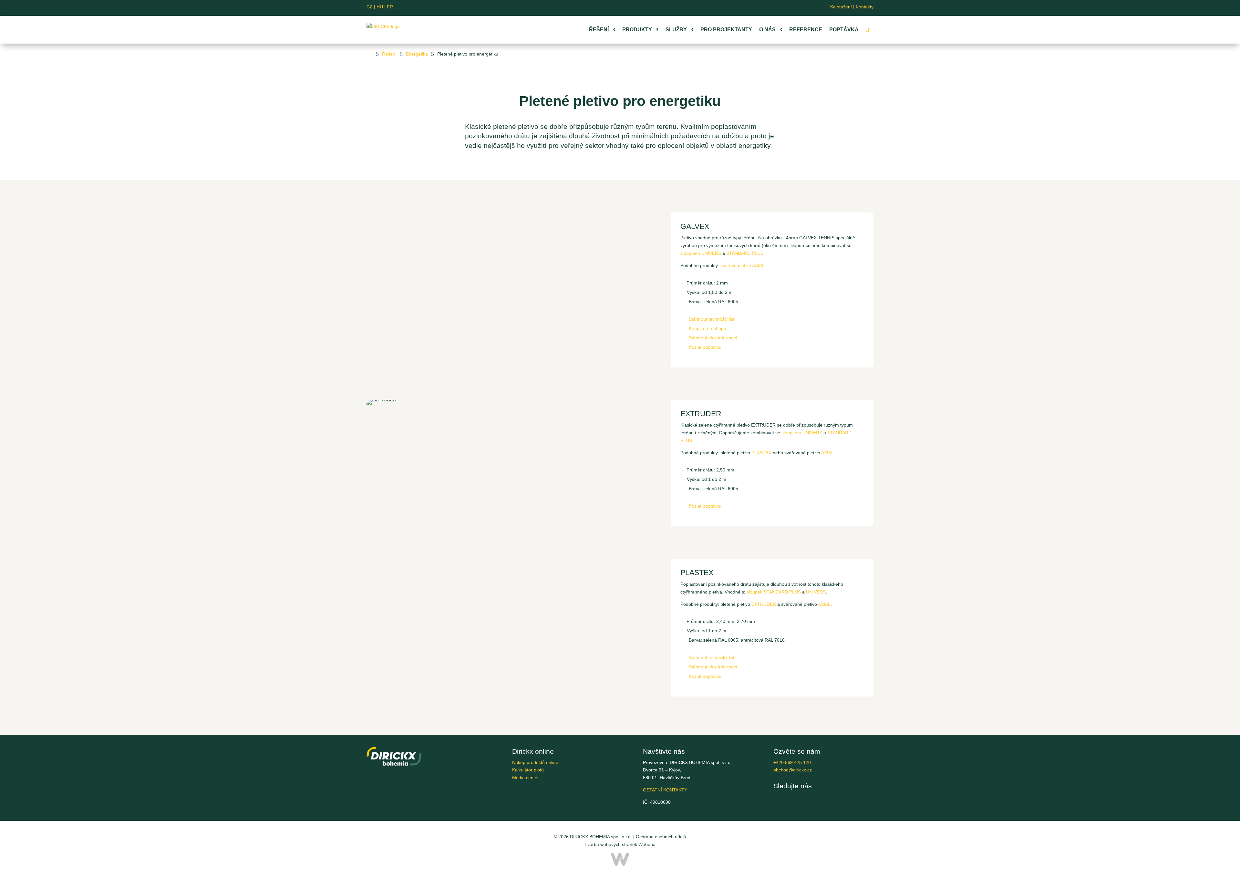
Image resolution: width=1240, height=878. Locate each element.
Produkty (637, 29)
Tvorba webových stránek (610, 844)
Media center (525, 777)
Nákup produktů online (535, 762)
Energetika (417, 54)
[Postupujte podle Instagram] (635, 8)
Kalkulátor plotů (528, 769)
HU (381, 6)
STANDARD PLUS (744, 253)
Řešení (599, 29)
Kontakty (864, 6)
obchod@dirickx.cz (792, 769)
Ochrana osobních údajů (661, 836)
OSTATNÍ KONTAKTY (665, 789)
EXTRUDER (763, 604)
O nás (767, 29)
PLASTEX (761, 452)
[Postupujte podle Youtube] (615, 8)
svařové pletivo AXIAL (742, 265)
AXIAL (827, 452)
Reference (805, 29)
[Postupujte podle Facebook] (604, 8)
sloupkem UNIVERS (700, 253)
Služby (676, 29)
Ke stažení (841, 6)
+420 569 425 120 (792, 762)
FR (390, 6)
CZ (370, 6)
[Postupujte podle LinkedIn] (625, 8)
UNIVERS (816, 591)
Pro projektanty (726, 29)
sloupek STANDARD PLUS (774, 591)
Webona (647, 844)
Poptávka (844, 29)
